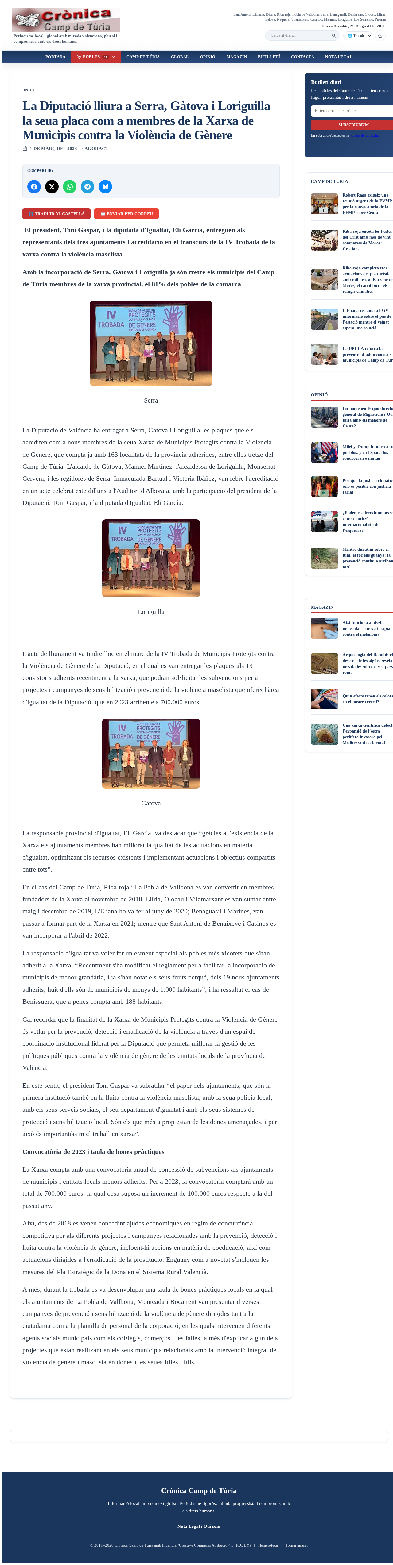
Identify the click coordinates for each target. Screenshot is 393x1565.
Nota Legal (338, 57)
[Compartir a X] (52, 186)
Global (180, 57)
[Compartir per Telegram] (87, 186)
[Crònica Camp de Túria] (71, 20)
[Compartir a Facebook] (34, 186)
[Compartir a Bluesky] (105, 186)
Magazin (237, 57)
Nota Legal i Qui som (198, 1526)
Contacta (302, 57)
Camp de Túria (143, 57)
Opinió (208, 57)
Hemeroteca (268, 1545)
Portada (55, 57)
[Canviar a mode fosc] (380, 35)
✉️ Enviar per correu (126, 214)
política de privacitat (364, 135)
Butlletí (269, 57)
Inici (29, 90)
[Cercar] (334, 35)
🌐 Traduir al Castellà (56, 214)
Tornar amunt (297, 1545)
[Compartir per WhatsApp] (69, 186)
